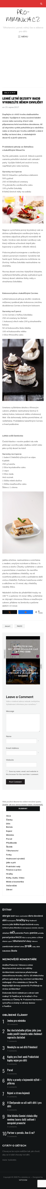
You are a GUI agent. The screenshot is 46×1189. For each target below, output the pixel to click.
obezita (40, 928)
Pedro (26, 933)
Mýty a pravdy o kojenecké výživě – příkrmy (24, 1081)
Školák (9, 846)
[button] (23, 36)
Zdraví (9, 889)
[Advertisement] (23, 62)
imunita (5, 924)
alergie (6, 915)
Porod (9, 839)
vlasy (28, 941)
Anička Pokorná (10, 965)
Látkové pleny (8, 928)
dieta (30, 916)
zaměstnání (7, 946)
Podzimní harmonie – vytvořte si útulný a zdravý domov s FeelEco (22, 1002)
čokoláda (6, 951)
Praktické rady (13, 866)
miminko (35, 928)
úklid (38, 946)
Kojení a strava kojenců (18, 1093)
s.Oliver (40, 937)
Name (8, 736)
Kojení (9, 831)
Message (10, 711)
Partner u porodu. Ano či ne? (21, 1133)
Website (10, 760)
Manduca (18, 928)
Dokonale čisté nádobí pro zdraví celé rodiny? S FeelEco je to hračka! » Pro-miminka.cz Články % (20, 996)
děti (4, 920)
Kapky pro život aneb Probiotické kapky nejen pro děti (23, 1058)
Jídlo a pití (9, 93)
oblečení (5, 933)
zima (22, 946)
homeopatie (11, 920)
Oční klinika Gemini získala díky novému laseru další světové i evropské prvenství (22, 1119)
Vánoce (35, 941)
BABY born (15, 916)
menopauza (26, 928)
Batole (9, 827)
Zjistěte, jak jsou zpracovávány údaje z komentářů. (22, 805)
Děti (8, 823)
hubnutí (33, 920)
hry (27, 920)
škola (14, 950)
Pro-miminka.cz (23, 17)
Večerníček (11, 885)
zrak (28, 946)
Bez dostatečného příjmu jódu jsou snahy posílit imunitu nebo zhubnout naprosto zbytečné (24, 1033)
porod (5, 937)
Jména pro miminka (16, 1020)
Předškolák (11, 843)
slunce (4, 941)
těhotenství (19, 941)
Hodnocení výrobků (15, 858)
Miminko (10, 835)
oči (12, 932)
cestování (24, 916)
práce (12, 937)
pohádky (41, 933)
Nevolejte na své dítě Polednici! (22, 1047)
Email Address (12, 748)
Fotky (9, 854)
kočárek (29, 924)
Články (9, 819)
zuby (34, 946)
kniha (16, 924)
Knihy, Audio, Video (15, 877)
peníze (33, 932)
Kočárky (36, 924)
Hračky (9, 874)
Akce (8, 816)
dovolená (38, 916)
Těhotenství (12, 850)
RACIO (19, 626)
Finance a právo (13, 870)
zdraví (17, 946)
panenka (19, 933)
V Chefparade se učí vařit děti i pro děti (24, 1104)
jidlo (11, 924)
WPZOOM (23, 1180)
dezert (7, 626)
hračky (20, 920)
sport (10, 941)
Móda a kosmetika (15, 881)
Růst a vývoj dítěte (29, 937)
